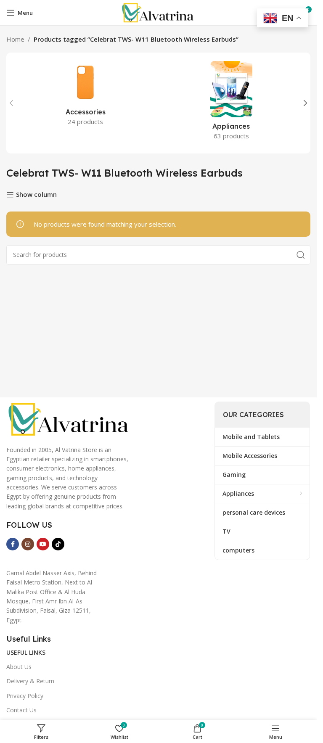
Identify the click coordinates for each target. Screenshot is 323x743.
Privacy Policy (24, 696)
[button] (11, 103)
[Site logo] (158, 12)
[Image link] (69, 418)
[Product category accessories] (85, 96)
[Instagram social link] (27, 544)
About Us (19, 667)
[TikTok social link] (58, 544)
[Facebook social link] (12, 544)
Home (15, 39)
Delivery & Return (30, 681)
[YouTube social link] (43, 544)
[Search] (300, 254)
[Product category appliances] (231, 103)
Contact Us (21, 710)
